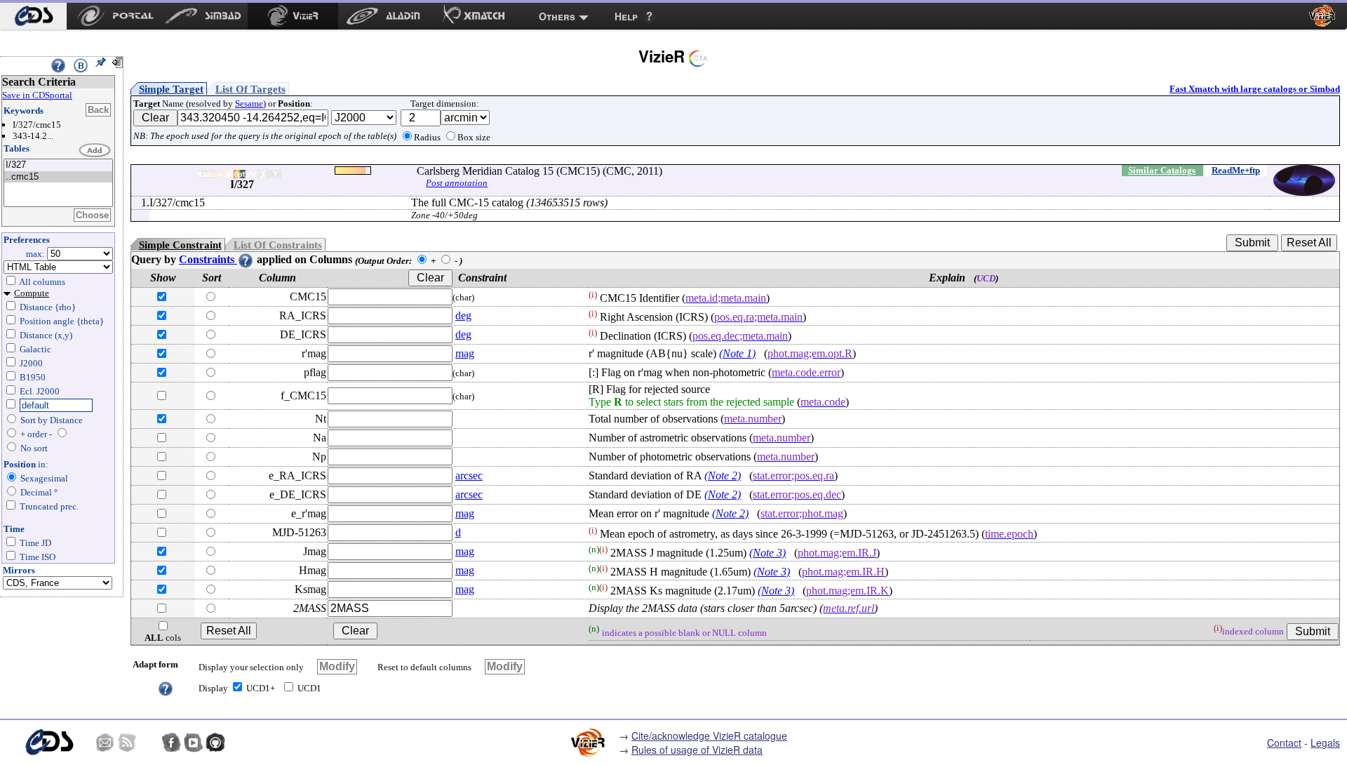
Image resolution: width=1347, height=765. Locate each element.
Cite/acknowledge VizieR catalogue (709, 736)
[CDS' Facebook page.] (171, 742)
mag (464, 353)
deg (463, 315)
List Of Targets (250, 89)
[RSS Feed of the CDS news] (127, 742)
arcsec (469, 475)
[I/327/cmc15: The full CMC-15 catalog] (58, 177)
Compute (31, 293)
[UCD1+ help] (165, 687)
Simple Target (171, 89)
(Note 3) (767, 553)
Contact (1284, 743)
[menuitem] (33, 16)
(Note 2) (722, 475)
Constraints (208, 259)
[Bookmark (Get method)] (80, 65)
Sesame (249, 103)
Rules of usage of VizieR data (697, 750)
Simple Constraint (180, 245)
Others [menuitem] (557, 16)
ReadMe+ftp (1236, 170)
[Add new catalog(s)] (95, 151)
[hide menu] (117, 62)
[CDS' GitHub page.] (215, 742)
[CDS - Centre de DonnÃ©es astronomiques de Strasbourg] (49, 742)
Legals (1325, 743)
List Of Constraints (278, 245)
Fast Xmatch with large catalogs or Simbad (1255, 89)
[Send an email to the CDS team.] (105, 742)
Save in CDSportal (37, 95)
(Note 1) (737, 353)
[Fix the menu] (100, 62)
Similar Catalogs (1161, 170)
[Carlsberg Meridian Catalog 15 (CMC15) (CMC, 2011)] (58, 165)
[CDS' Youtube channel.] (193, 742)
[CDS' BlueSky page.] (149, 742)
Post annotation (457, 183)
